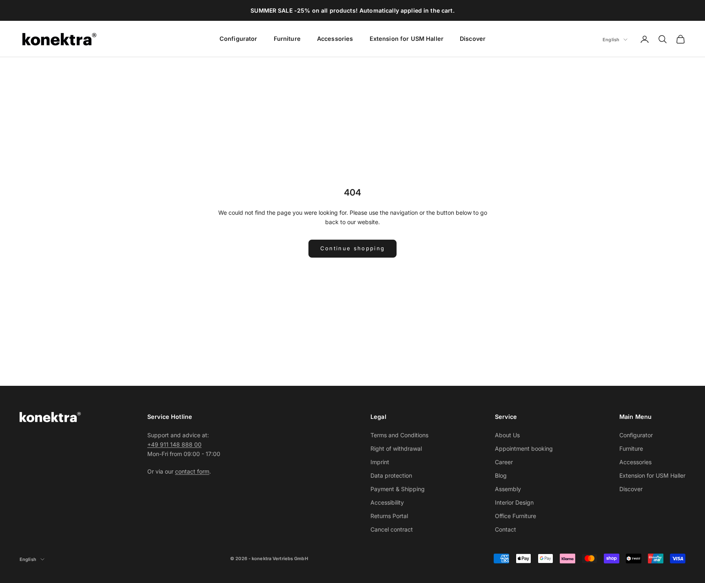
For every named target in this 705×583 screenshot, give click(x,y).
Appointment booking (524, 448)
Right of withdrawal (396, 448)
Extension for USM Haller (406, 38)
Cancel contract (391, 529)
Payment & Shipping (397, 488)
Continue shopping (352, 248)
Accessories (335, 38)
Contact (505, 529)
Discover (473, 38)
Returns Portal (389, 515)
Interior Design (514, 502)
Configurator (238, 38)
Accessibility (387, 502)
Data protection (391, 475)
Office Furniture (515, 515)
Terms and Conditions (399, 435)
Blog (501, 475)
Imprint (379, 461)
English (611, 39)
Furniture (287, 38)
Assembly (508, 488)
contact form (192, 471)
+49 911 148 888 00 (174, 444)
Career (504, 461)
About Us (507, 435)
